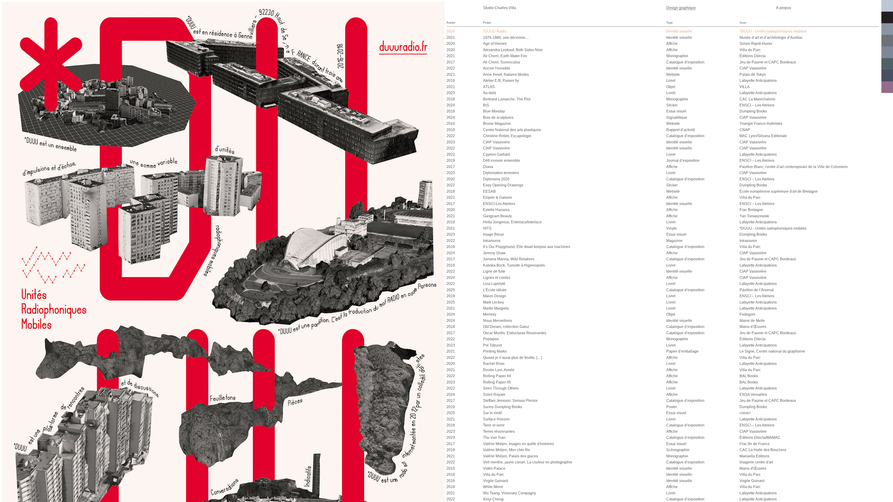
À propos (783, 8)
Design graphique (681, 8)
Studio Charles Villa (499, 8)
